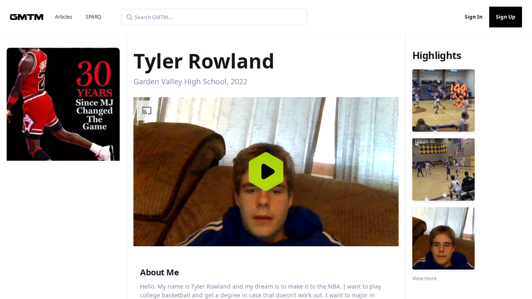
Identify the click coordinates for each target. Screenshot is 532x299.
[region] (266, 171)
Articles (63, 16)
